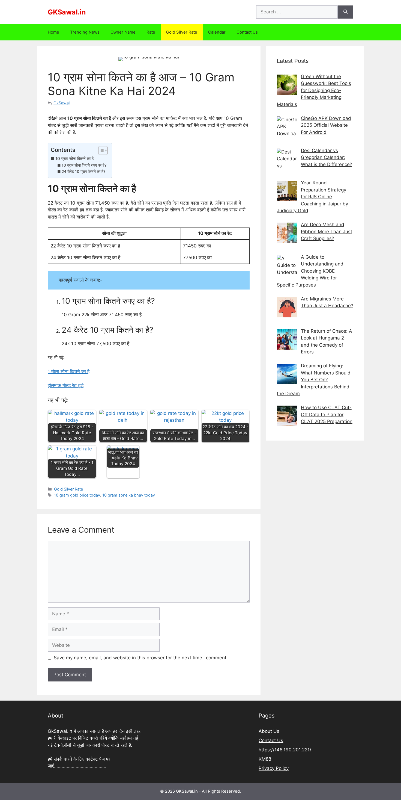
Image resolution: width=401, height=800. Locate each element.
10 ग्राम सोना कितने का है (74, 158)
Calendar (217, 32)
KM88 (265, 759)
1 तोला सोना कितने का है (68, 371)
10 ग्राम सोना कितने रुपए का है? (84, 165)
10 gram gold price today (77, 495)
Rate (150, 32)
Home (53, 32)
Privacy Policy (274, 768)
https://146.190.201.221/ (285, 749)
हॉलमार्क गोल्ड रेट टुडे (65, 385)
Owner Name (123, 32)
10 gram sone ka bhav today (128, 495)
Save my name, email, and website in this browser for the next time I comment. (141, 657)
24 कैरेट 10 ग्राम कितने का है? (83, 171)
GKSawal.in (67, 12)
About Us (269, 731)
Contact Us (247, 32)
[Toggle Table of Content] (100, 150)
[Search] (345, 12)
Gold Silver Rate (181, 32)
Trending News (85, 32)
